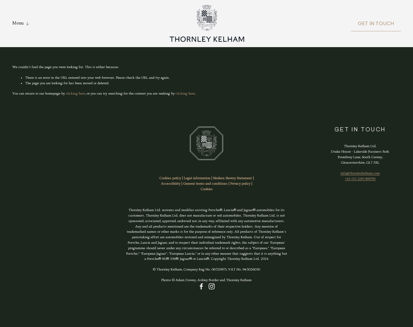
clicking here (75, 93)
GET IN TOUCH (376, 23)
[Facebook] (201, 286)
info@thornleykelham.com (360, 173)
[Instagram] (211, 286)
